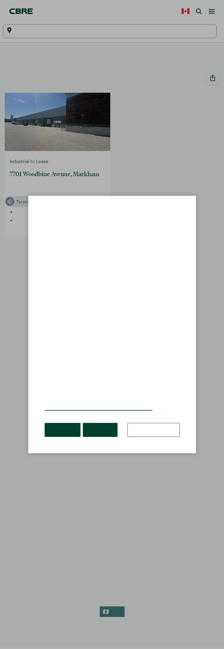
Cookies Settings (155, 421)
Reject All (97, 421)
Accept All (62, 421)
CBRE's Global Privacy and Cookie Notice (91, 399)
